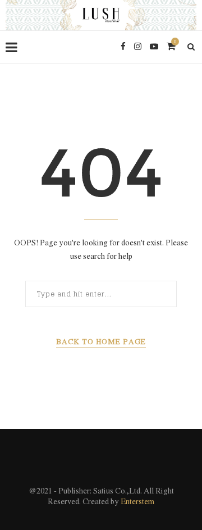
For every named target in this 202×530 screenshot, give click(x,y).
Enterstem (137, 502)
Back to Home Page (101, 342)
